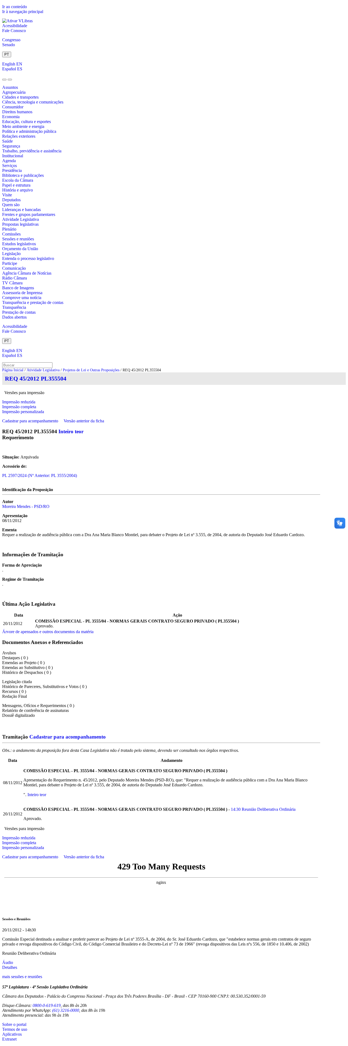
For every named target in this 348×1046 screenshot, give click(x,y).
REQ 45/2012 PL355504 (35, 378)
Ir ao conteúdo (14, 6)
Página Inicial (12, 370)
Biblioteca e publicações (23, 175)
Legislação (11, 253)
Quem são (11, 204)
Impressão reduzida (18, 402)
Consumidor (12, 107)
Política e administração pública (29, 131)
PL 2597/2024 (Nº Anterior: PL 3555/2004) (39, 475)
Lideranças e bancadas (21, 209)
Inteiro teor (70, 431)
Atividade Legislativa (20, 219)
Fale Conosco (14, 30)
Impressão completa (19, 406)
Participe (9, 263)
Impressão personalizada (23, 411)
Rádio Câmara (14, 278)
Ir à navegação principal (22, 11)
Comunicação (14, 268)
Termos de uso (14, 1029)
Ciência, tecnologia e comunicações (32, 102)
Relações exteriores (18, 136)
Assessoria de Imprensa (22, 292)
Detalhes (9, 967)
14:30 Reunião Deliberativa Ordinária (263, 809)
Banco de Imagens (18, 287)
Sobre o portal (14, 1024)
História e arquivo (17, 190)
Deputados (11, 199)
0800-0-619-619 (47, 1005)
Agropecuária (14, 92)
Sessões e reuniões (18, 239)
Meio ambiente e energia (23, 126)
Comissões (11, 234)
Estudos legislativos (19, 243)
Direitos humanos (17, 111)
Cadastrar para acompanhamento (31, 421)
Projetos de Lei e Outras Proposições (91, 370)
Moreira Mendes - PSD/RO (25, 506)
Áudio (7, 962)
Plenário (9, 229)
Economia (11, 116)
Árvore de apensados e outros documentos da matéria (48, 631)
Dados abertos (14, 317)
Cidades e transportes (20, 97)
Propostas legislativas (20, 224)
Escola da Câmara (17, 180)
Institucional (12, 155)
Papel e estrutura (16, 185)
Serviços (9, 165)
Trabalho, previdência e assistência (31, 151)
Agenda (9, 160)
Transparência (14, 307)
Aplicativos (12, 1034)
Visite (7, 195)
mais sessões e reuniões (22, 976)
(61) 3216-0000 (65, 1010)
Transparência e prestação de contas (32, 302)
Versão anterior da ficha (83, 421)
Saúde (7, 141)
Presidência (12, 170)
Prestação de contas (19, 312)
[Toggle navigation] (4, 79)
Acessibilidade (14, 25)
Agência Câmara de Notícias (26, 273)
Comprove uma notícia (21, 297)
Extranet (9, 1039)
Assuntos (10, 87)
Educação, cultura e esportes (26, 121)
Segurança (11, 146)
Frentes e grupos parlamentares (28, 214)
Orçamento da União (20, 248)
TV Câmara (12, 283)
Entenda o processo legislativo (28, 258)
